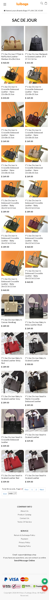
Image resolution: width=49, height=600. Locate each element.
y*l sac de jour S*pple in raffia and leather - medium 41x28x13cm (12, 56)
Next (42, 489)
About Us (24, 511)
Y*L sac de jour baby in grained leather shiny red (11, 360)
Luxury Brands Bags (19, 10)
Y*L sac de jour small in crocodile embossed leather (11, 439)
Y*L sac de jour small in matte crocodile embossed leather (35, 398)
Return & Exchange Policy (24, 535)
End (5, 494)
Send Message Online (24, 560)
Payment (24, 539)
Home (8, 10)
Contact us (24, 518)
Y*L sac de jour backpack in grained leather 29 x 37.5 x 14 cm (36, 56)
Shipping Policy (24, 546)
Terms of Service (24, 522)
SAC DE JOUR (37, 10)
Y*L (29, 10)
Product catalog (24, 515)
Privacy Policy (24, 542)
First (27, 489)
